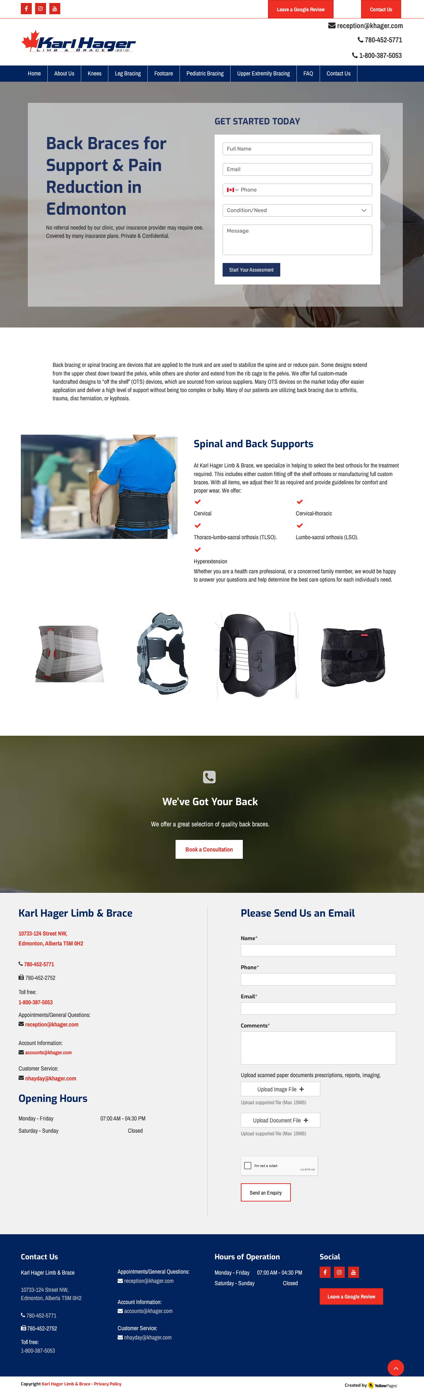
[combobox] (297, 210)
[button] (94, 73)
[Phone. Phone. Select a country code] (233, 190)
